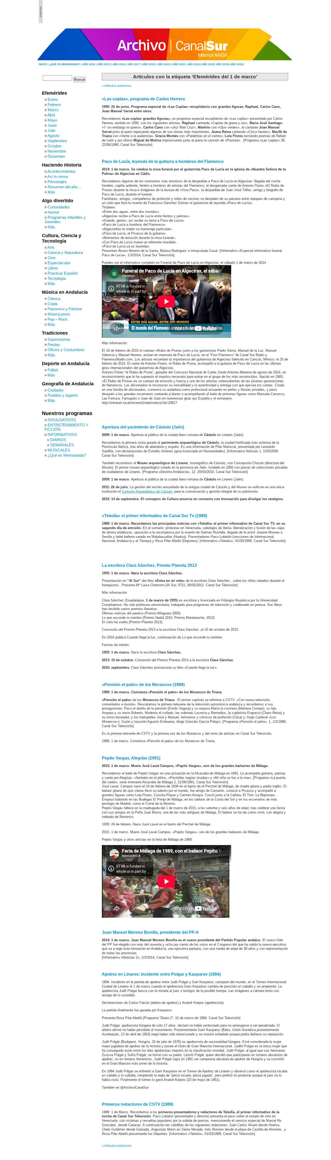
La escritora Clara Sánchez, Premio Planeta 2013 (149, 565)
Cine (51, 257)
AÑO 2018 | (149, 64)
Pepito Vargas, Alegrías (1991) (131, 758)
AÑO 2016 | (119, 64)
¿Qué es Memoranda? (67, 455)
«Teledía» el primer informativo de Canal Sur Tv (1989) (154, 516)
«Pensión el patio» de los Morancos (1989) (143, 684)
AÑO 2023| (223, 64)
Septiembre (57, 141)
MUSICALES (59, 450)
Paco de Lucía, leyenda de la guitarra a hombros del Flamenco (163, 161)
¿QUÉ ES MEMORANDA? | (65, 64)
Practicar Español (63, 273)
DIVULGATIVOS (62, 420)
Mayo (52, 120)
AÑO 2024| (237, 64)
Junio (52, 125)
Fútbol (53, 370)
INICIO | (44, 64)
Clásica (54, 298)
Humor (53, 212)
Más (51, 192)
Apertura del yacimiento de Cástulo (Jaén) (143, 427)
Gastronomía (59, 339)
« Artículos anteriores (116, 86)
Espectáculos (59, 263)
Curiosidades (59, 207)
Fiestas (54, 344)
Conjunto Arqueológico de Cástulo (147, 491)
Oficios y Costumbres (66, 350)
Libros (53, 268)
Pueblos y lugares (63, 395)
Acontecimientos (61, 171)
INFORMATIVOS (62, 434)
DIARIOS (58, 440)
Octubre (54, 146)
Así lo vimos (57, 176)
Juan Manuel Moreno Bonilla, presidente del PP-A (150, 932)
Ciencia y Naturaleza (65, 252)
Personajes (57, 181)
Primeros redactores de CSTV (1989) (137, 1104)
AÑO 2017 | (134, 64)
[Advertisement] (264, 11)
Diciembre (56, 156)
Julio (51, 130)
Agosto (53, 135)
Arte (50, 247)
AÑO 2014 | (89, 64)
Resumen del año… (64, 187)
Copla (52, 304)
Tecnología (57, 278)
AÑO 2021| (194, 64)
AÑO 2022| (209, 64)
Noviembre (57, 151)
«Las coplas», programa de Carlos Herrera (143, 99)
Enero (53, 99)
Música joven (59, 314)
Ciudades (56, 390)
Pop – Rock (57, 319)
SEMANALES (62, 445)
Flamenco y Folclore (65, 309)
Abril (51, 115)
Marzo (53, 110)
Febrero (54, 104)
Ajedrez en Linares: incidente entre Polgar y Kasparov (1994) (161, 974)
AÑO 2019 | (164, 64)
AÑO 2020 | (179, 64)
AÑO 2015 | (104, 64)
